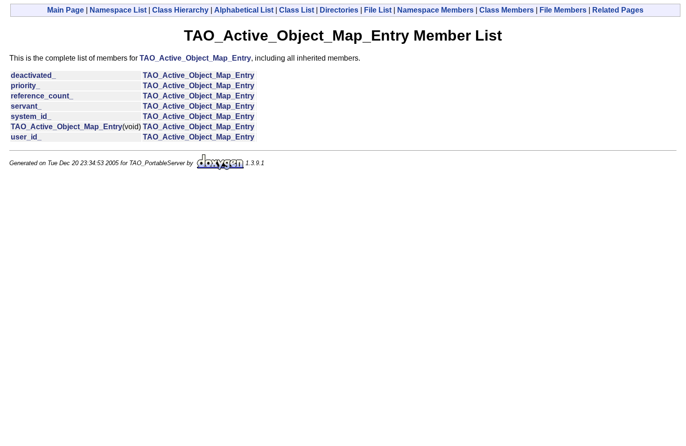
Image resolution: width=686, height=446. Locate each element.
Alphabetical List (243, 10)
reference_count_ (42, 96)
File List (378, 10)
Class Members (506, 10)
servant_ (26, 106)
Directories (339, 10)
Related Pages (618, 10)
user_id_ (26, 137)
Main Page (65, 10)
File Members (563, 10)
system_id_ (31, 116)
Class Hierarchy (180, 10)
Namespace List (118, 10)
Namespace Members (435, 10)
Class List (296, 10)
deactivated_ (33, 75)
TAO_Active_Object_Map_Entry (195, 58)
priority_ (25, 86)
